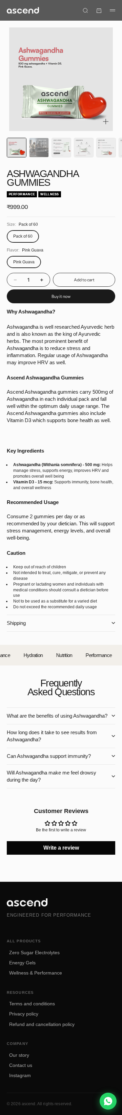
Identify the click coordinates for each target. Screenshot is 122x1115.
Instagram (20, 1075)
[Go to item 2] (39, 147)
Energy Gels (22, 962)
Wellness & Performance (35, 973)
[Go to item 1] (16, 147)
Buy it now (61, 296)
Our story (19, 1055)
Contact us (20, 1065)
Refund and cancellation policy (42, 1024)
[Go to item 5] (106, 147)
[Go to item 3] (61, 147)
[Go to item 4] (84, 147)
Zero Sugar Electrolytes (34, 952)
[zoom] (106, 121)
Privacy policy (23, 1013)
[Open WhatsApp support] (108, 1101)
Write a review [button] (61, 848)
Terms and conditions (32, 1003)
